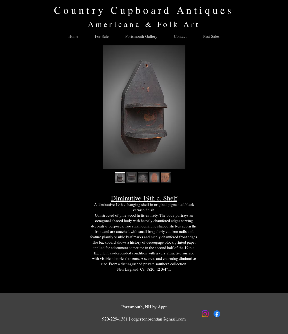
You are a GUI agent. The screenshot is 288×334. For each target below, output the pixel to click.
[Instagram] (205, 313)
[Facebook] (216, 313)
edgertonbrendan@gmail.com (158, 319)
